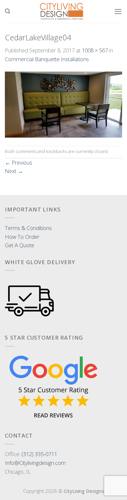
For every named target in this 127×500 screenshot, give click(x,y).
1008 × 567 (95, 50)
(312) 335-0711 (39, 454)
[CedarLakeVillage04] (63, 104)
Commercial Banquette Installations (47, 59)
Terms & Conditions (28, 228)
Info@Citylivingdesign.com (35, 462)
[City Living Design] (62, 11)
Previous (18, 162)
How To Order (22, 236)
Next (14, 171)
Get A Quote (19, 245)
